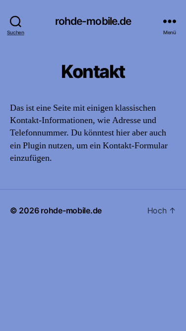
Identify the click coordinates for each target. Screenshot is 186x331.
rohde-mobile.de (93, 21)
